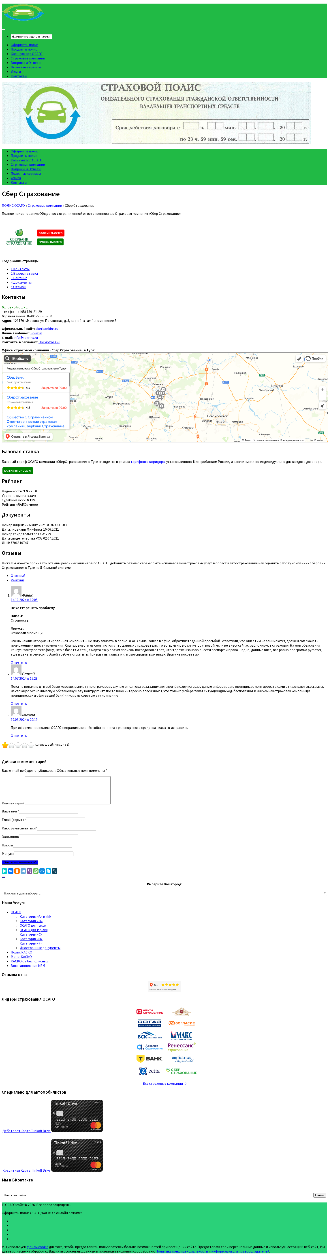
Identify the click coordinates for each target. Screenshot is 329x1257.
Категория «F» (31, 943)
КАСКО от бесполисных (29, 961)
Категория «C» (31, 934)
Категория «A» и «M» (35, 916)
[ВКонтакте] (10, 871)
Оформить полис (24, 44)
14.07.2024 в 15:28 (24, 678)
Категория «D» (31, 938)
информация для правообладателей (240, 1251)
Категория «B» (31, 921)
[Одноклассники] (17, 871)
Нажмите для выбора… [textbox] (22, 893)
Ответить (19, 662)
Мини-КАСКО (21, 956)
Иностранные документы (40, 947)
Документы (21, 282)
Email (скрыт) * (14, 819)
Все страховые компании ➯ (164, 1083)
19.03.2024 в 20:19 (24, 719)
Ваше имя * (10, 811)
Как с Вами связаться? (19, 828)
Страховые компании (28, 58)
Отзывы (18, 287)
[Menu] (3, 29)
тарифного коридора (147, 461)
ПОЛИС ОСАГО (13, 205)
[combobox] (164, 893)
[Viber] (29, 871)
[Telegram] (23, 871)
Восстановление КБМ (28, 965)
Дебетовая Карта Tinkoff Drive (26, 1130)
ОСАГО (16, 912)
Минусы (8, 853)
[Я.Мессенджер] (4, 871)
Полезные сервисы (26, 67)
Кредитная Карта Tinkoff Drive (26, 1170)
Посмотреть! (49, 342)
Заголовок (10, 836)
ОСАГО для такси (33, 925)
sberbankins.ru (47, 328)
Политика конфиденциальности (182, 1251)
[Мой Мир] (42, 871)
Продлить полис (24, 49)
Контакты (19, 76)
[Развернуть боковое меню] (3, 877)
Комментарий (13, 803)
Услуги (16, 71)
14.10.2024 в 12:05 (24, 599)
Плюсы (7, 845)
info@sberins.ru (25, 337)
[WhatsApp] (35, 871)
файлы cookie (37, 1246)
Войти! (36, 333)
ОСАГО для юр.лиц (34, 930)
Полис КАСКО (21, 952)
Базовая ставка (24, 273)
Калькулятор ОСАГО (27, 53)
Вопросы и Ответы (26, 62)
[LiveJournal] (54, 871)
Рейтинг (19, 278)
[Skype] (48, 871)
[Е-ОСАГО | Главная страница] (23, 20)
